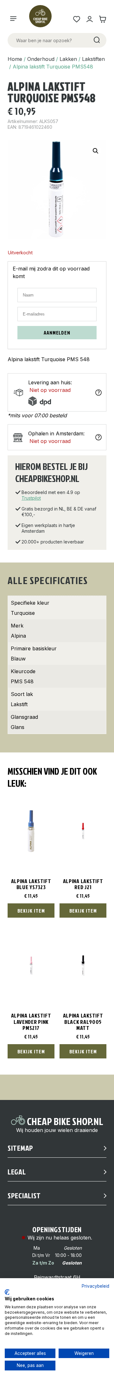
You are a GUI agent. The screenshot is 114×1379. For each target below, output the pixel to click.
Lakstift (19, 704)
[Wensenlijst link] (76, 19)
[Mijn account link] (89, 19)
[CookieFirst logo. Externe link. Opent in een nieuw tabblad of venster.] (7, 1292)
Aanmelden (57, 332)
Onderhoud (40, 59)
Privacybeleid (95, 1286)
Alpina (18, 636)
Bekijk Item (31, 910)
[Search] (96, 40)
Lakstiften (93, 59)
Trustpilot (31, 498)
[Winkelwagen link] (102, 19)
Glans (17, 727)
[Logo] (43, 19)
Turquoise (23, 613)
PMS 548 (22, 681)
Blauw (18, 658)
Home (15, 59)
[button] (95, 151)
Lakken (68, 59)
